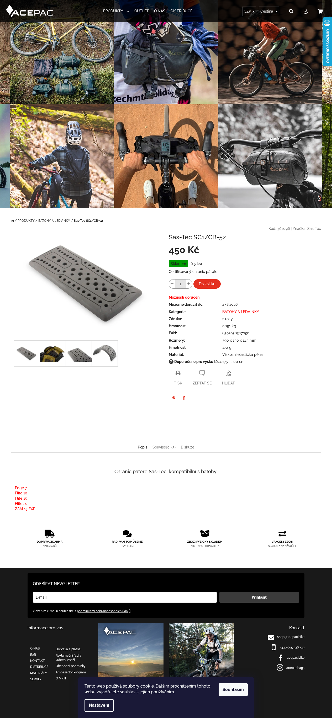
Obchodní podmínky (71, 666)
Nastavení (99, 705)
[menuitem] (116, 11)
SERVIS (35, 679)
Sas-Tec (314, 228)
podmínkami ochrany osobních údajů (103, 611)
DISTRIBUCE (39, 667)
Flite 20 (21, 503)
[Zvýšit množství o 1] (189, 283)
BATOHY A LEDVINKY (240, 312)
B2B (33, 655)
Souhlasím (233, 689)
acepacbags (295, 668)
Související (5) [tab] (164, 447)
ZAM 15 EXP (25, 509)
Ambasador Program (71, 672)
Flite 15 (21, 498)
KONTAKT (37, 661)
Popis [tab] (142, 447)
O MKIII (61, 678)
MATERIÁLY (38, 673)
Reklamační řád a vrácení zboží (68, 658)
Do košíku (207, 284)
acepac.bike (295, 657)
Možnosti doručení (185, 297)
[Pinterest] (173, 398)
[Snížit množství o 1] (172, 283)
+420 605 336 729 (292, 647)
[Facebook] (184, 398)
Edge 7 (21, 488)
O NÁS (35, 648)
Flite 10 (21, 493)
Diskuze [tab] (187, 447)
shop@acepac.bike (290, 637)
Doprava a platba (68, 649)
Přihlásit (259, 597)
